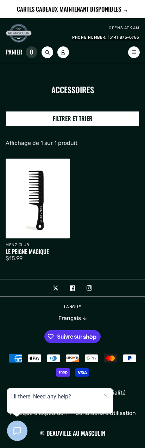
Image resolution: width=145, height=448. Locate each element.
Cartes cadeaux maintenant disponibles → (72, 9)
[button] (22, 52)
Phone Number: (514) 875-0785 (105, 37)
